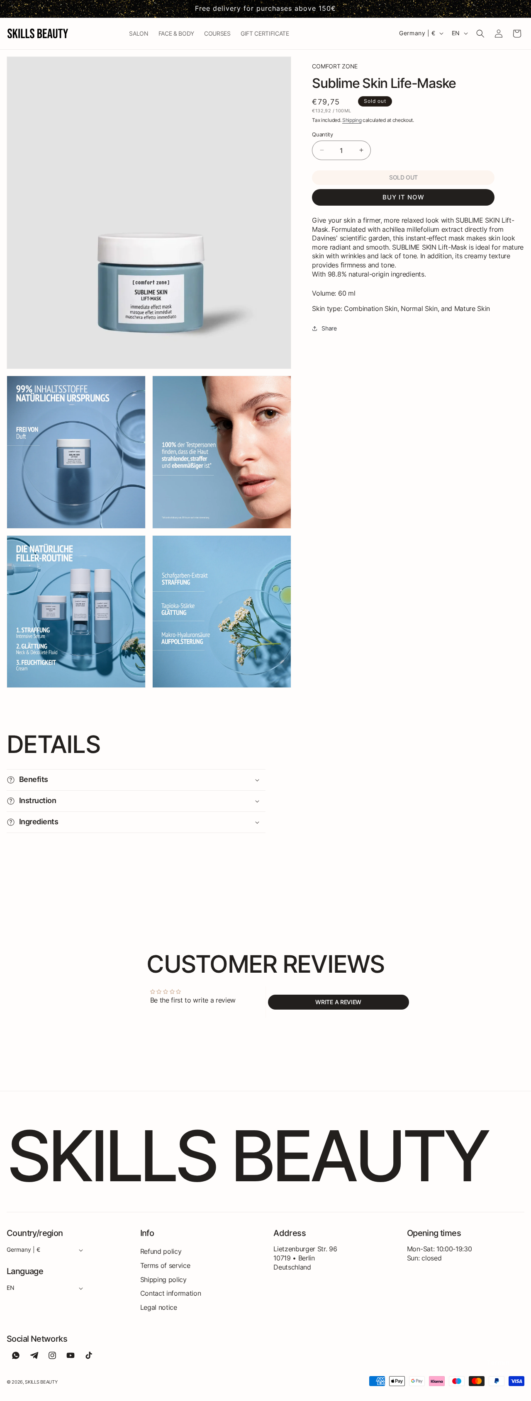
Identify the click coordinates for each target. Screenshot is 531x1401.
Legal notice (158, 1307)
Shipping (351, 120)
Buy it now (403, 197)
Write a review (338, 1001)
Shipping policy (163, 1279)
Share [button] (329, 327)
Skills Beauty (41, 1382)
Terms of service (165, 1265)
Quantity (322, 134)
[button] (480, 33)
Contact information (170, 1293)
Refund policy (161, 1251)
